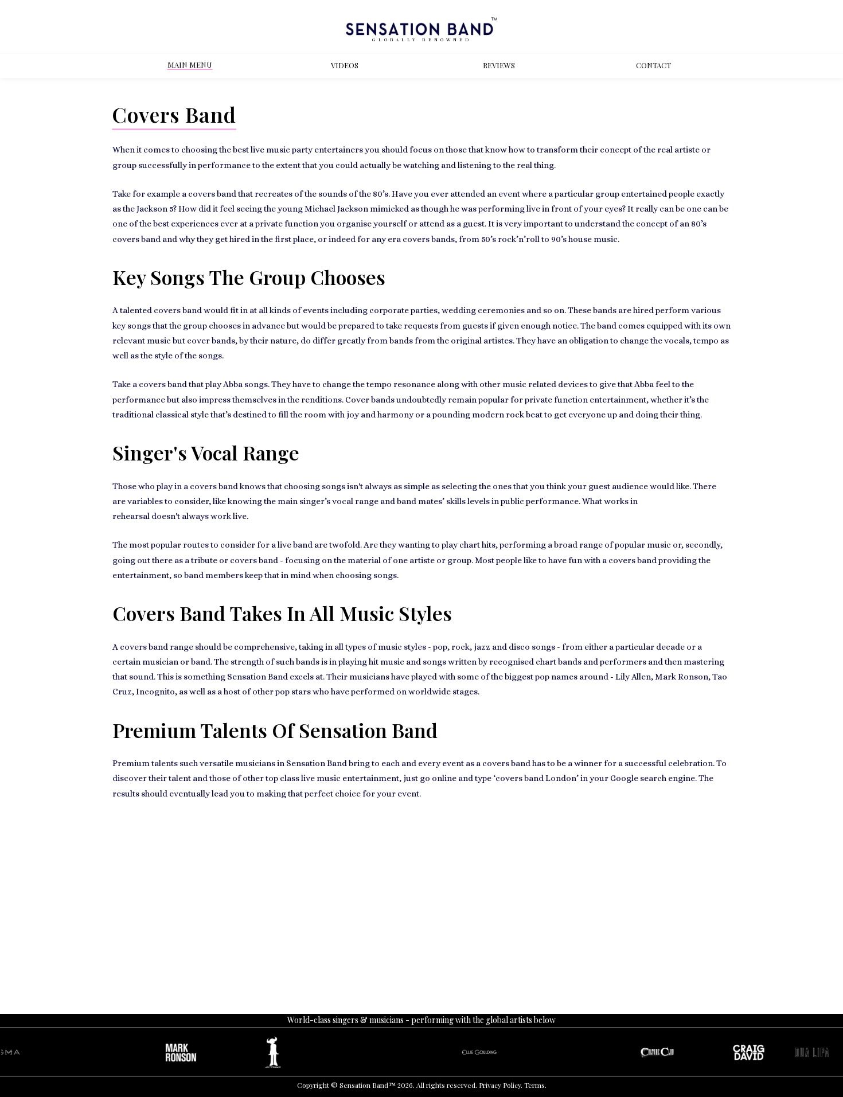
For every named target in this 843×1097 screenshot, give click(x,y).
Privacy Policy (500, 1085)
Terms (534, 1085)
